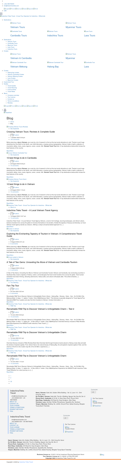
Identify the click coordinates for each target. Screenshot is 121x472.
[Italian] (24, 8)
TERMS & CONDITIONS (17, 407)
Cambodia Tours (18, 35)
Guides (6, 84)
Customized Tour (9, 82)
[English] (7, 8)
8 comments (14, 244)
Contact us (11, 99)
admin (16, 135)
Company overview (13, 95)
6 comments (14, 270)
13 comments (14, 218)
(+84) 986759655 (9, 4)
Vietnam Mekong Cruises (15, 76)
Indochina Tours (55, 35)
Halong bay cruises (13, 72)
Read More (10, 151)
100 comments (14, 139)
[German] (18, 8)
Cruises (6, 51)
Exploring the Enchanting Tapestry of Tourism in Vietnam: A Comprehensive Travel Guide (44, 234)
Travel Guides (12, 86)
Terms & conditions (13, 101)
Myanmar (70, 58)
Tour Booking (14, 282)
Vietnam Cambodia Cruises (16, 74)
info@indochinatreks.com (11, 6)
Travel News (11, 91)
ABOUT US (13, 402)
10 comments (14, 192)
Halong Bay (53, 66)
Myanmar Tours (73, 27)
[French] (12, 8)
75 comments (14, 165)
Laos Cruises (11, 78)
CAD (5, 11)
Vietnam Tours (17, 27)
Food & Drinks (12, 89)
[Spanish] (30, 8)
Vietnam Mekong (18, 66)
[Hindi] (35, 8)
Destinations (8, 20)
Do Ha (16, 336)
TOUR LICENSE (14, 405)
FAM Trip (13, 306)
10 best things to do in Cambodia (22, 157)
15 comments (14, 340)
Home (12, 122)
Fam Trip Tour (13, 285)
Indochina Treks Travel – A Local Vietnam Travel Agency (32, 210)
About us (13, 207)
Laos (86, 66)
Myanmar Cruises (13, 80)
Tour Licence (11, 97)
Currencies (94, 389)
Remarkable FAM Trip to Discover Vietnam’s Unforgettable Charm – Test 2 (40, 308)
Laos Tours (89, 35)
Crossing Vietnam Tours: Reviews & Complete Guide (31, 131)
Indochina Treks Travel (26, 462)
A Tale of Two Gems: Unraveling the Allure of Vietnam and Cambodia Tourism (42, 262)
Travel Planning (12, 88)
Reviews (10, 103)
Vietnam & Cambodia (21, 58)
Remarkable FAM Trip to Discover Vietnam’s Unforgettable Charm (36, 332)
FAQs (11, 411)
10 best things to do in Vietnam (21, 184)
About (5, 93)
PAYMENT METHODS (16, 409)
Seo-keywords (14, 129)
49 (11, 381)
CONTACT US (14, 403)
